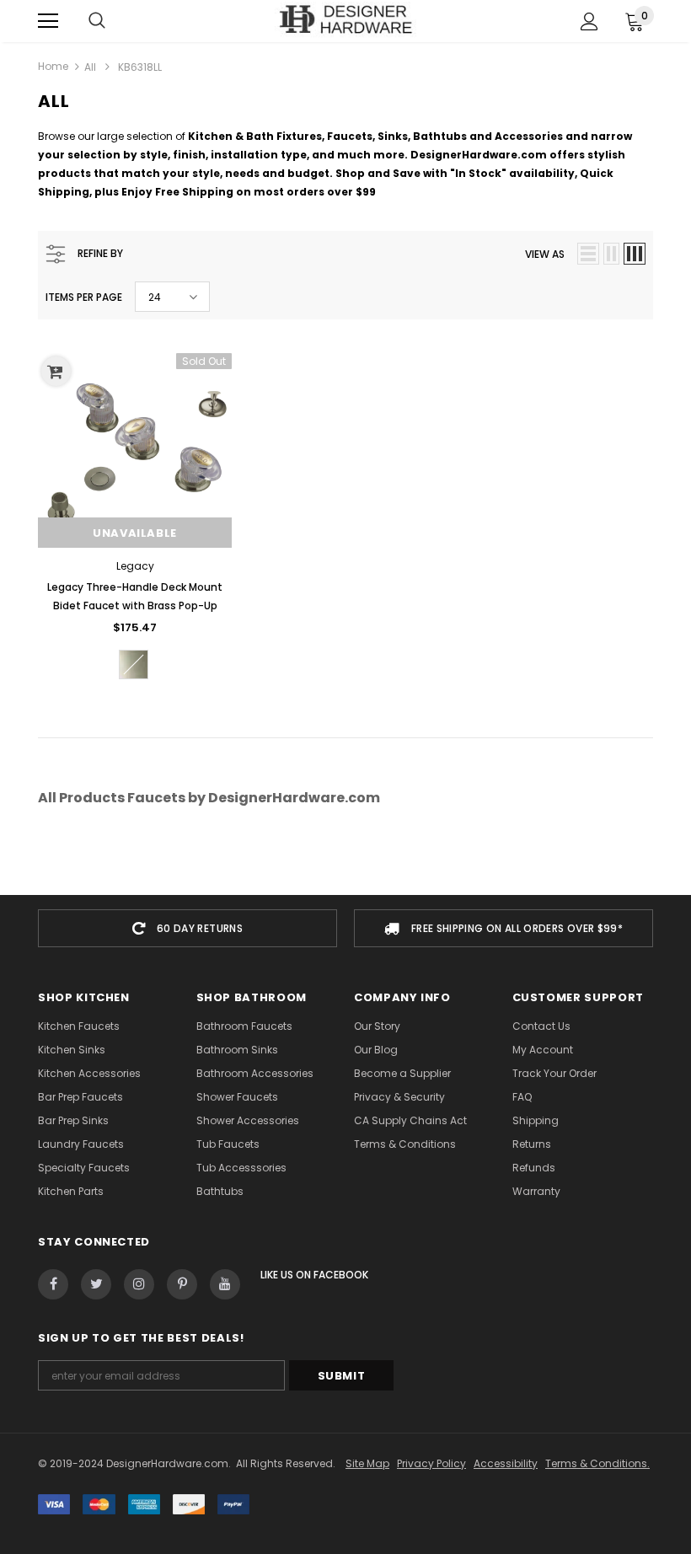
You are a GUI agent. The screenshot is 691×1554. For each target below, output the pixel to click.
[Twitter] (96, 1284)
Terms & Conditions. (597, 1463)
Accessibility (506, 1463)
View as (545, 254)
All (90, 67)
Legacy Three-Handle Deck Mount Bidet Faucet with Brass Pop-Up (134, 596)
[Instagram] (139, 1284)
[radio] (133, 664)
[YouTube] (225, 1284)
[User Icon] (589, 21)
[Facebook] (53, 1284)
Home (53, 66)
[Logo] (346, 20)
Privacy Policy (431, 1463)
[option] (187, 928)
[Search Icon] (96, 21)
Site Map (367, 1463)
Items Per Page (84, 297)
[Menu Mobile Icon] (48, 21)
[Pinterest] (182, 1284)
